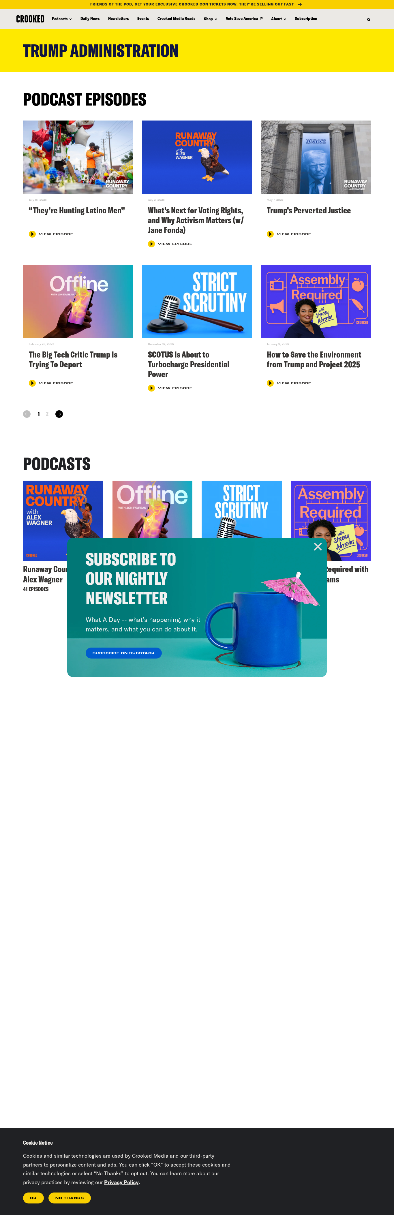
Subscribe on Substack (124, 653)
